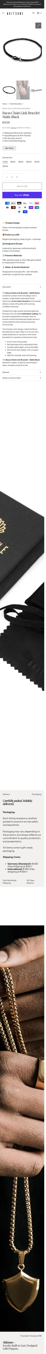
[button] (33, 13)
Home (4, 100)
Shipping (13, 124)
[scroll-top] (38, 1348)
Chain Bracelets (15, 100)
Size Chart (9, 145)
